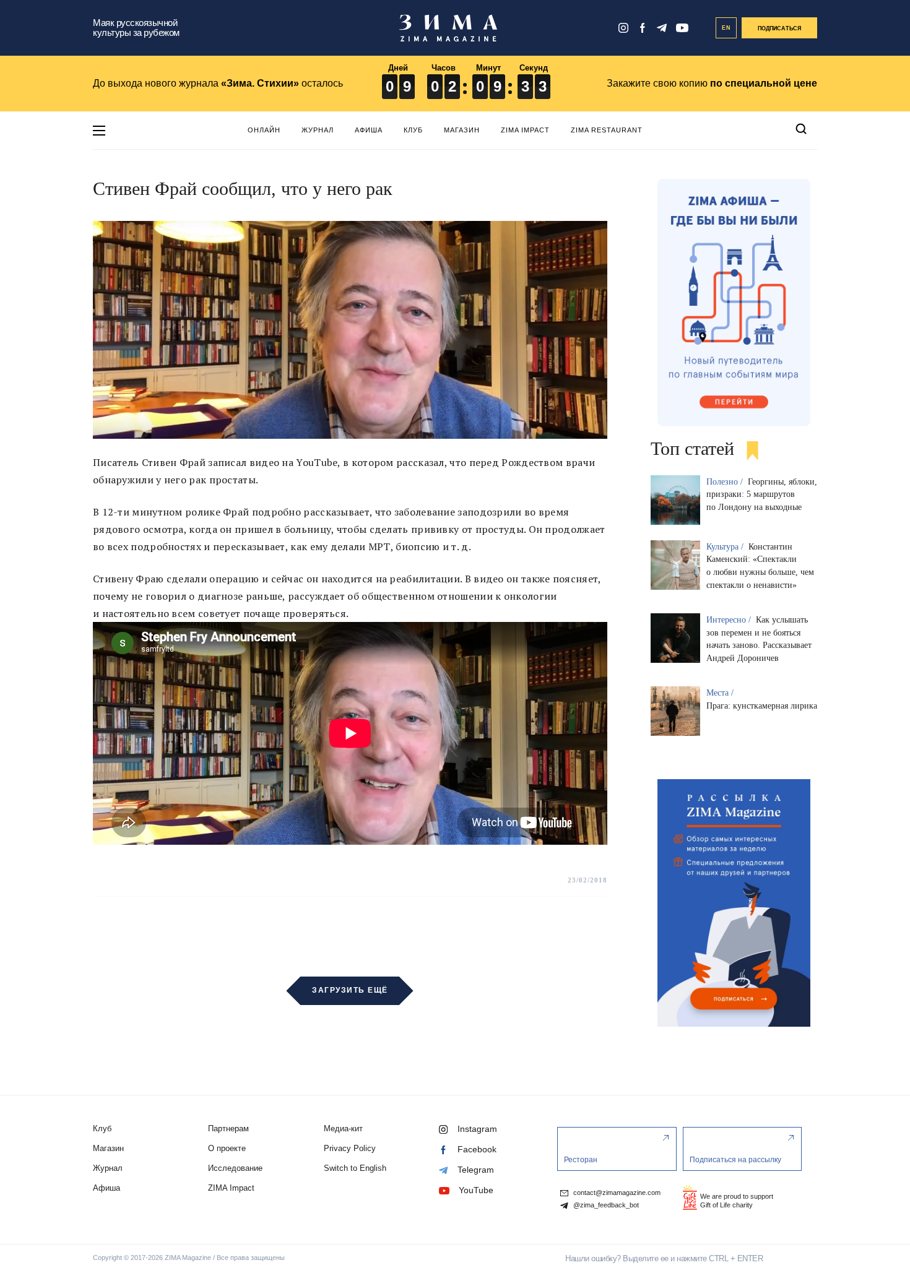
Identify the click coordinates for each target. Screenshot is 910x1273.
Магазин (462, 130)
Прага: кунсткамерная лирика (761, 705)
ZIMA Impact (525, 130)
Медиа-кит (343, 1128)
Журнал (317, 130)
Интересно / (729, 619)
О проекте (227, 1148)
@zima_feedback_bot (605, 1205)
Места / (721, 692)
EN (726, 28)
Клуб (413, 130)
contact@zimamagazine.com (616, 1192)
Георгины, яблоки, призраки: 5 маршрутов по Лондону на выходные (761, 494)
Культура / (726, 546)
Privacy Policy (350, 1148)
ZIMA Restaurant (607, 130)
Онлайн (264, 130)
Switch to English (355, 1168)
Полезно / (725, 481)
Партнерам (228, 1128)
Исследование (235, 1168)
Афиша (369, 130)
